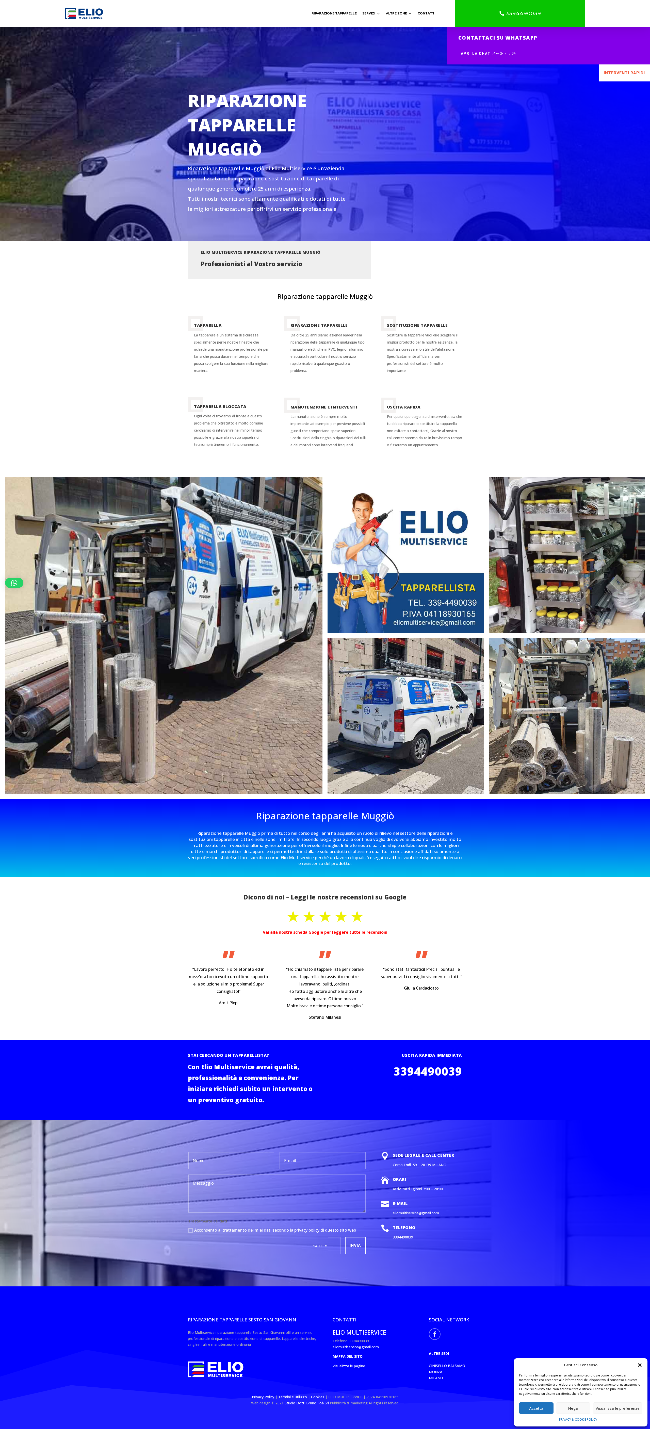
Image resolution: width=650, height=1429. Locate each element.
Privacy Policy (263, 1396)
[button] (639, 1365)
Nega (573, 1408)
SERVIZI (368, 13)
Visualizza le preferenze (618, 1408)
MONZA (435, 1371)
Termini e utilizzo (292, 1396)
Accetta (536, 1408)
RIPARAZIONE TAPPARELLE (334, 13)
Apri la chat (476, 54)
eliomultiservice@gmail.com (356, 1347)
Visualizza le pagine (349, 1366)
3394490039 (523, 13)
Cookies (318, 1396)
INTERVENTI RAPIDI (624, 73)
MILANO (436, 1377)
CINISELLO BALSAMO (447, 1365)
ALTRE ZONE (396, 13)
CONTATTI (426, 13)
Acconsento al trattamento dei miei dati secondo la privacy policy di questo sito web (275, 1230)
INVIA (355, 1245)
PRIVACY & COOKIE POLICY (578, 1419)
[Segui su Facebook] (435, 1334)
